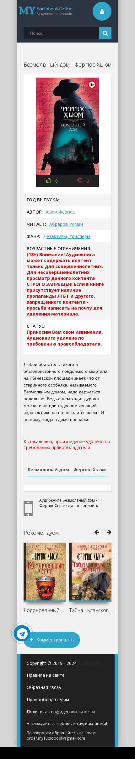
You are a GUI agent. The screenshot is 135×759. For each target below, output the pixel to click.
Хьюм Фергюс (60, 212)
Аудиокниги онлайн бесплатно (64, 666)
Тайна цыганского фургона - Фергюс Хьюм (90, 610)
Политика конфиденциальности (61, 712)
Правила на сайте (46, 675)
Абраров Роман (66, 224)
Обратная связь (44, 687)
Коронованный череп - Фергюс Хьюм (45, 610)
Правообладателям (48, 699)
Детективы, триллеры (66, 236)
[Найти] (105, 33)
